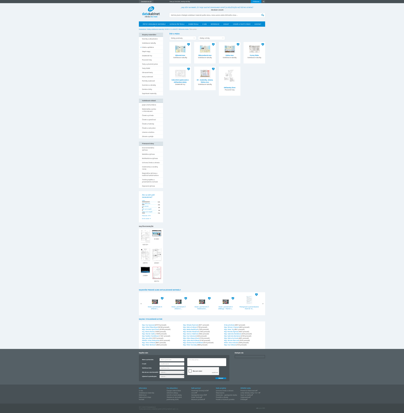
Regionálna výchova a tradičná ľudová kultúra (150, 174)
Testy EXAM (146, 68)
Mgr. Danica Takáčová (190, 334)
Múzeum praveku (197, 399)
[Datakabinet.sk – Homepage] (151, 10)
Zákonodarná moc (205, 55)
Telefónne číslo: (147, 368)
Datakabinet (142, 29)
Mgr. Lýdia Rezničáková (191, 340)
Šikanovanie (220, 393)
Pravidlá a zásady (222, 397)
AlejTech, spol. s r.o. (172, 409)
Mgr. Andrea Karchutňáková (193, 343)
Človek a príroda (147, 115)
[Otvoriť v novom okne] (260, 409)
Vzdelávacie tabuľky (149, 43)
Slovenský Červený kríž (199, 391)
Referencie (215, 24)
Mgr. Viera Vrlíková (148, 343)
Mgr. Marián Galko (148, 334)
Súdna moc (230, 55)
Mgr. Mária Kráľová (189, 327)
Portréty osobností (148, 81)
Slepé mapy (146, 51)
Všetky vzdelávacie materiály (154, 24)
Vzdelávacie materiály (146, 393)
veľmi (143, 200)
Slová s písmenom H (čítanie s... (155, 308)
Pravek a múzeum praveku (225, 399)
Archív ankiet (145, 218)
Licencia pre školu (177, 24)
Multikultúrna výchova (150, 158)
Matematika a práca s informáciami (149, 110)
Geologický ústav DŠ (198, 395)
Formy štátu (254, 55)
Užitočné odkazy (172, 393)
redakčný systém (157, 409)
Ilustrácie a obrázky (149, 85)
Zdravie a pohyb (147, 136)
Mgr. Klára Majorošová (191, 338)
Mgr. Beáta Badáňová (190, 329)
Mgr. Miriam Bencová (231, 340)
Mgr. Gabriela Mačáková (232, 334)
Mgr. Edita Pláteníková (150, 327)
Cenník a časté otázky (242, 24)
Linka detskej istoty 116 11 (250, 393)
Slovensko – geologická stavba (226, 395)
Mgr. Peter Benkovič (149, 345)
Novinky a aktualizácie (150, 39)
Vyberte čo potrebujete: (149, 376)
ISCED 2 (167, 29)
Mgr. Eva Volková (230, 345)
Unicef (193, 393)
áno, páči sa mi (146, 203)
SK (263, 1)
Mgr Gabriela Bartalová (232, 336)
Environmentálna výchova (148, 149)
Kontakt (257, 24)
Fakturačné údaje (145, 397)
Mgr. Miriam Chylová (231, 327)
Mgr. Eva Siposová (148, 325)
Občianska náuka (184, 29)
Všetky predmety (177, 38)
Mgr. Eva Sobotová (189, 336)
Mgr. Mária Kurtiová (231, 338)
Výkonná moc (180, 55)
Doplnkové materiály (149, 93)
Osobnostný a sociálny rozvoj (150, 168)
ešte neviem (145, 206)
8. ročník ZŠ (174, 29)
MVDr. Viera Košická (231, 343)
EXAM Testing (196, 397)
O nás (204, 24)
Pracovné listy (147, 60)
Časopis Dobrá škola (174, 391)
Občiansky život (229, 88)
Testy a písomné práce (150, 64)
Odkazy (226, 24)
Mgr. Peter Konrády (190, 345)
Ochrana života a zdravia (150, 163)
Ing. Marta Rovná (148, 332)
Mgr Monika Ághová (231, 332)
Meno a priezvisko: (148, 359)
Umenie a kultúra (148, 132)
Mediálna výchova (148, 154)
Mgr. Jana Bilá (147, 338)
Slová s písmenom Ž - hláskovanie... (202, 308)
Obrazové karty (147, 72)
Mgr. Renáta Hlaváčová (191, 332)
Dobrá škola (193, 24)
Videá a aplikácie (148, 47)
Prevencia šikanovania (248, 391)
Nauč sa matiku (246, 395)
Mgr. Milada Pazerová (190, 325)
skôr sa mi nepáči (147, 209)
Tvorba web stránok (144, 409)
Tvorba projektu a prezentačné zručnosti (150, 181)
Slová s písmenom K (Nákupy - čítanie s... (225, 308)
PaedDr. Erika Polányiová (150, 340)
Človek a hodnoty (148, 124)
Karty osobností (147, 77)
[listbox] (182, 38)
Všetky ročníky (205, 38)
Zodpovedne (245, 397)
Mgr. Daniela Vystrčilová (150, 329)
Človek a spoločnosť (149, 120)
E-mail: (144, 364)
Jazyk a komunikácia (149, 105)
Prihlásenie (256, 1)
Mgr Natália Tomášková (150, 336)
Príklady (243, 399)
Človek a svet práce (148, 128)
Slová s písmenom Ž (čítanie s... (178, 308)
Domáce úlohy (147, 89)
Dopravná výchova (148, 186)
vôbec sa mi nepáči (147, 211)
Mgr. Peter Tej (229, 329)
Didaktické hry (147, 56)
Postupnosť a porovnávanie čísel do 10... (249, 308)
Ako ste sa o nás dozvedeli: (150, 372)
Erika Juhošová (229, 325)
